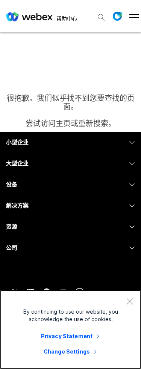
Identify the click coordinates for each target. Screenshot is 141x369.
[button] (117, 16)
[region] (70, 329)
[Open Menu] (134, 16)
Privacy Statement (66, 336)
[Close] (129, 301)
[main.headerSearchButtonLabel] (101, 14)
